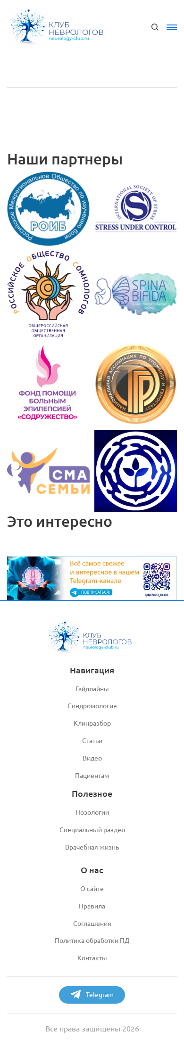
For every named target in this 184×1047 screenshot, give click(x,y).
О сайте (92, 888)
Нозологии (92, 812)
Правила (92, 906)
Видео (92, 758)
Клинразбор (92, 723)
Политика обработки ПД (92, 940)
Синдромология (92, 706)
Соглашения (92, 923)
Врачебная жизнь (92, 847)
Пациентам (92, 775)
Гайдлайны (92, 689)
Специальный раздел (92, 830)
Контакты (92, 958)
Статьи (92, 740)
